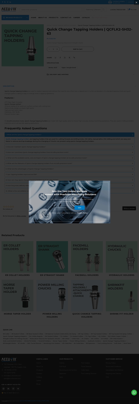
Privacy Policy (82, 213)
